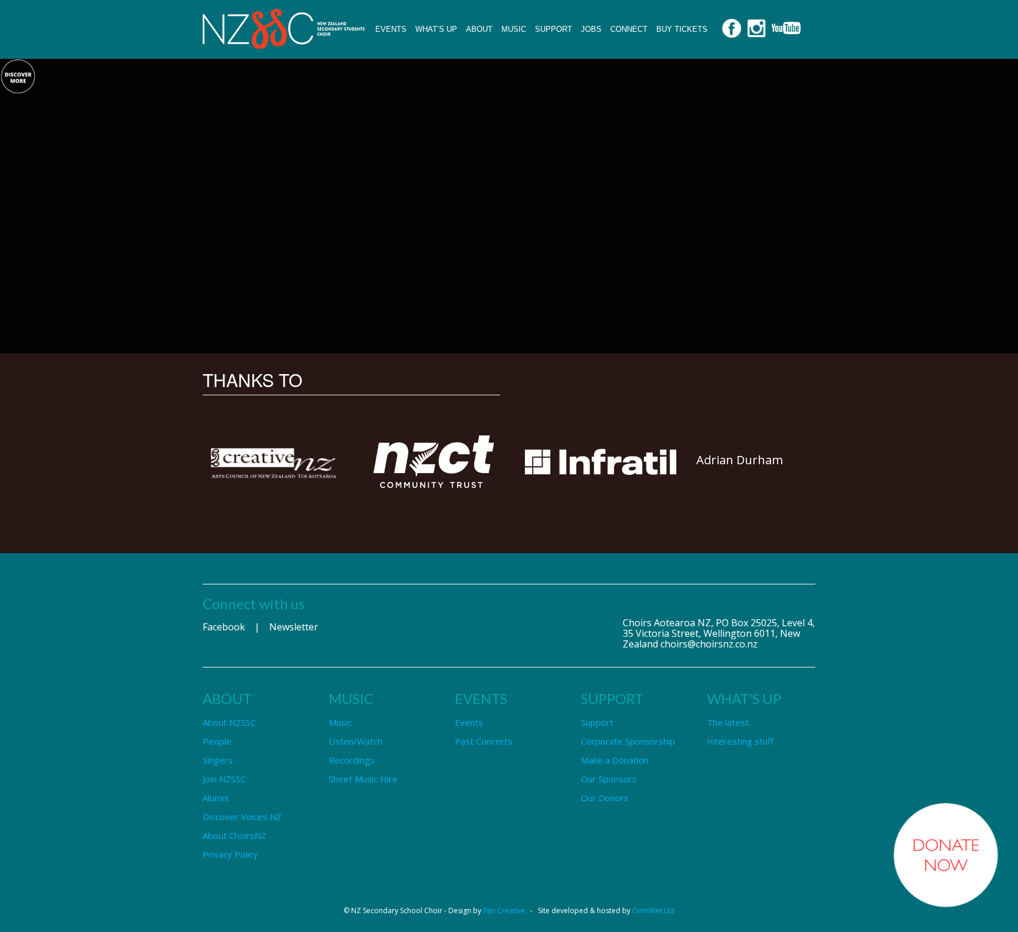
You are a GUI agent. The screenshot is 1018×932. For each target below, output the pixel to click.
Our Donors (605, 798)
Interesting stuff (740, 741)
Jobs (591, 29)
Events (390, 29)
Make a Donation (615, 760)
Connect (628, 29)
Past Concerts (484, 741)
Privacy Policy (230, 854)
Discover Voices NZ (242, 816)
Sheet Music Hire (363, 779)
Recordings (352, 760)
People (217, 741)
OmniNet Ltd (653, 910)
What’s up (436, 29)
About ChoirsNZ (234, 835)
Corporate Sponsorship (628, 741)
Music (513, 29)
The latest (728, 722)
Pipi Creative (504, 910)
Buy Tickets (682, 29)
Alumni (216, 798)
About (479, 29)
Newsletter (293, 626)
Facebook (224, 626)
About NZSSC (229, 722)
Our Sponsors (609, 779)
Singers (218, 760)
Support (553, 29)
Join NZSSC (224, 779)
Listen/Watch (355, 741)
